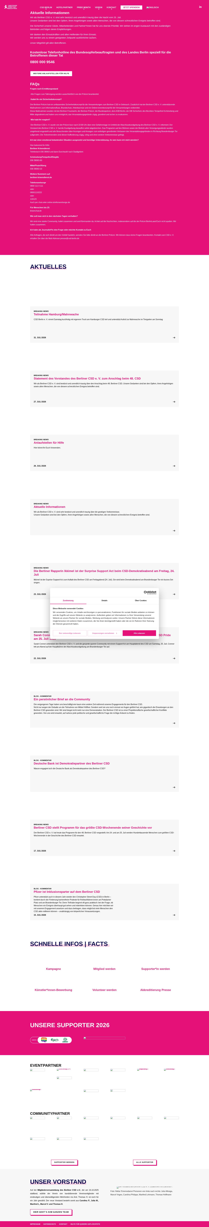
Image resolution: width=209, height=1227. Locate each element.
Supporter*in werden (155, 968)
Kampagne (53, 968)
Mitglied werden (104, 968)
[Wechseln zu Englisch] (153, 10)
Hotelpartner (64, 7)
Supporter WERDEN (64, 1162)
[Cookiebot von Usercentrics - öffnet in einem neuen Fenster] (145, 592)
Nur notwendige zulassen (70, 633)
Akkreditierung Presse (155, 990)
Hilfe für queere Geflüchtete (85, 1224)
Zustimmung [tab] (68, 600)
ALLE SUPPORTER (144, 1162)
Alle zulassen (139, 633)
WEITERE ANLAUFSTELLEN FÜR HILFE (51, 73)
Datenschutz (49, 1224)
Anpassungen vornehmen (103, 633)
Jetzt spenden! (131, 7)
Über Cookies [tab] (141, 600)
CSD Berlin (46, 7)
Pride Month (84, 7)
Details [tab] (105, 600)
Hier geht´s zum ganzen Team (51, 1212)
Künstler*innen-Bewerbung (53, 990)
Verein (98, 7)
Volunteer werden (104, 990)
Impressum (35, 1224)
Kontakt (111, 7)
